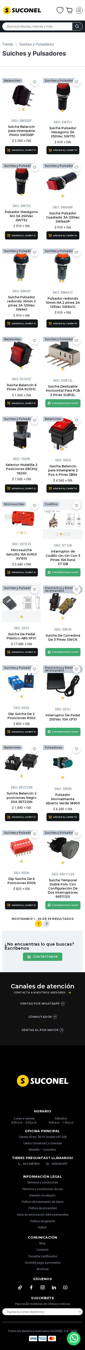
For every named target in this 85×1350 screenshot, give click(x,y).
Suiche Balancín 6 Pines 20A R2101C (21, 387)
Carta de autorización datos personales (42, 1214)
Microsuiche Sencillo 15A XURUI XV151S (21, 554)
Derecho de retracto (42, 1195)
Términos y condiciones (42, 1182)
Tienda (7, 44)
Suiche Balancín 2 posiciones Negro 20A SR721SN (21, 797)
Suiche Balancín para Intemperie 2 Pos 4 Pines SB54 (63, 470)
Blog (42, 1243)
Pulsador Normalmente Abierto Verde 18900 (63, 799)
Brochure (43, 1269)
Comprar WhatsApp (65, 403)
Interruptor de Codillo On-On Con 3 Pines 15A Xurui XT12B (63, 557)
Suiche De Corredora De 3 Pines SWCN (63, 637)
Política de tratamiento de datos (42, 1201)
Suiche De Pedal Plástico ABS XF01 (21, 636)
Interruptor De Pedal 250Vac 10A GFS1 (63, 717)
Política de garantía (42, 1221)
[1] (63, 96)
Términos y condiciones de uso (42, 1189)
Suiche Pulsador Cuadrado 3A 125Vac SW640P (63, 217)
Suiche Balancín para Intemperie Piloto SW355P (21, 131)
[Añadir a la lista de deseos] (35, 82)
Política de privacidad (43, 1208)
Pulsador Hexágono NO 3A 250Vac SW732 (21, 216)
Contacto (42, 1249)
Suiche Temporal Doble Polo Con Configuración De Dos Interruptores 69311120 (63, 888)
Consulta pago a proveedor (43, 1262)
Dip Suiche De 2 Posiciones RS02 (21, 716)
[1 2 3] (21, 518)
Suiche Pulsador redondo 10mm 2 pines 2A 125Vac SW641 (21, 303)
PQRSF (42, 1227)
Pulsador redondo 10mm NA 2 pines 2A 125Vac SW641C (63, 302)
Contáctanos (45, 956)
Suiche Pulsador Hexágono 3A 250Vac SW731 (62, 132)
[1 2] (21, 95)
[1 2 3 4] (63, 519)
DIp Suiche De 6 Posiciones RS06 (21, 881)
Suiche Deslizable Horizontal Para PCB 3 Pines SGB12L (63, 390)
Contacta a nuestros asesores (40, 992)
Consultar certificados (42, 1256)
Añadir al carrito (24, 150)
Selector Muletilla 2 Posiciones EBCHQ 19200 (21, 469)
